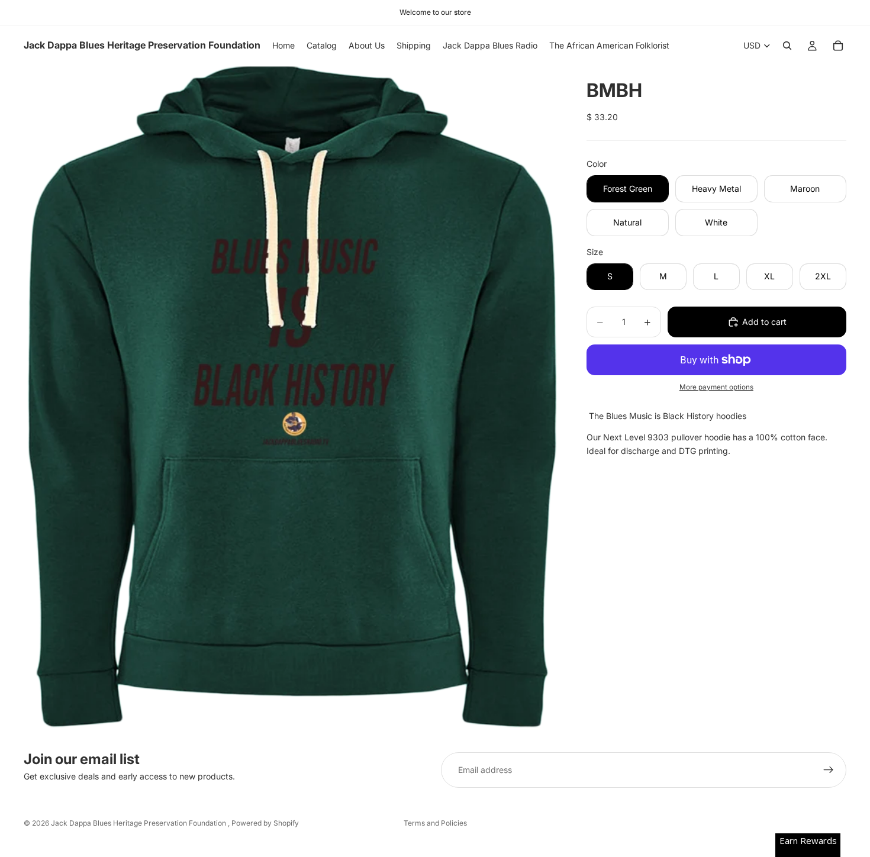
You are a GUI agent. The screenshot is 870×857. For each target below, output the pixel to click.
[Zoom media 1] (291, 400)
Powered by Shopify (265, 823)
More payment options (716, 387)
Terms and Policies (435, 823)
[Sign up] (828, 770)
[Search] (787, 46)
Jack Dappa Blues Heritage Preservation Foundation (139, 823)
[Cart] (838, 46)
